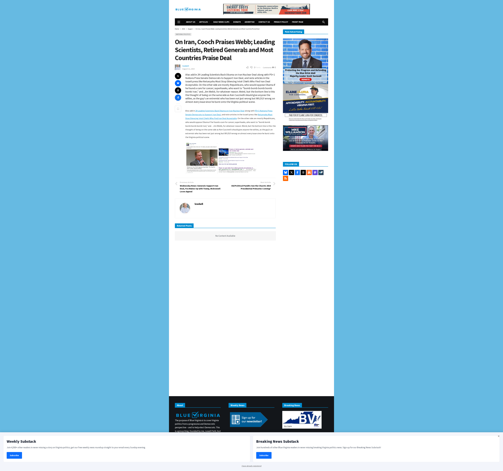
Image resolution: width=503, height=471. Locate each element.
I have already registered (251, 466)
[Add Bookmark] (178, 109)
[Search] (324, 22)
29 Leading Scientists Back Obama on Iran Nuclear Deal (219, 110)
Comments (267, 67)
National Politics (183, 34)
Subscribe (14, 455)
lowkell (185, 66)
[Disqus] (225, 282)
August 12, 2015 (188, 69)
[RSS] (285, 178)
